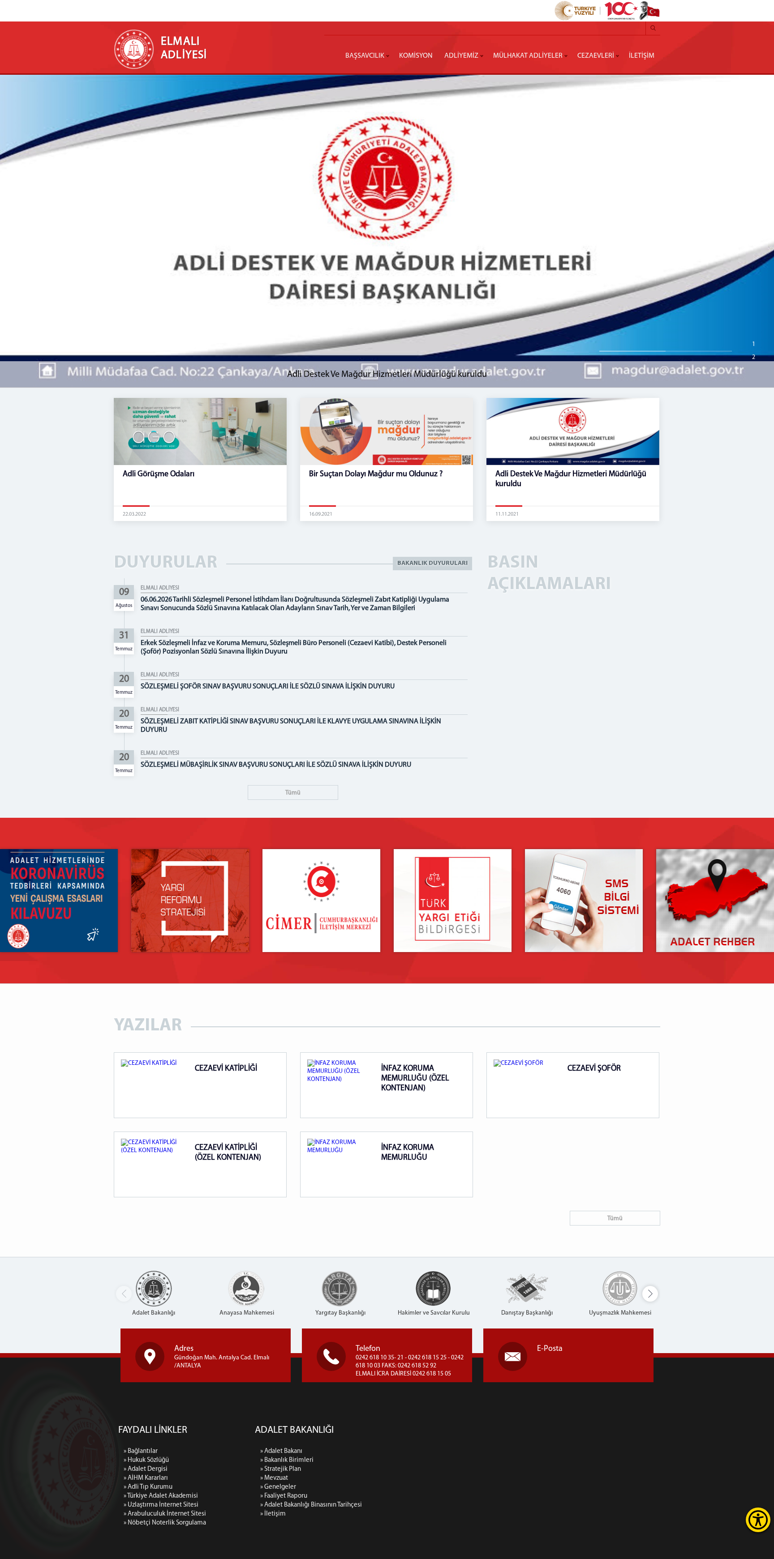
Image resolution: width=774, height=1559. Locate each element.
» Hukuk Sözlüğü (146, 1460)
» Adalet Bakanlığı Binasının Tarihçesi (311, 1505)
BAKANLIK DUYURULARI (432, 563)
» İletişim (273, 1514)
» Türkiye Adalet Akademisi (161, 1496)
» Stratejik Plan (280, 1469)
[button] (650, 1294)
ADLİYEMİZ (461, 56)
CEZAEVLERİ (595, 56)
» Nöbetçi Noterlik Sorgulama (165, 1523)
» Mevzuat (274, 1478)
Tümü (293, 793)
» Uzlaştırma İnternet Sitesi (161, 1505)
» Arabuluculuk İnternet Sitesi (165, 1514)
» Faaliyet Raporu (283, 1496)
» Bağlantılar (141, 1451)
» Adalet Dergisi (146, 1469)
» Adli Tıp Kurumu (148, 1487)
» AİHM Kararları (146, 1478)
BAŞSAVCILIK (364, 56)
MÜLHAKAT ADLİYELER (528, 56)
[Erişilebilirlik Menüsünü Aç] (758, 1520)
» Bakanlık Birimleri (287, 1460)
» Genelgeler (278, 1487)
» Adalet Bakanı (281, 1451)
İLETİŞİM (641, 56)
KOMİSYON (416, 56)
